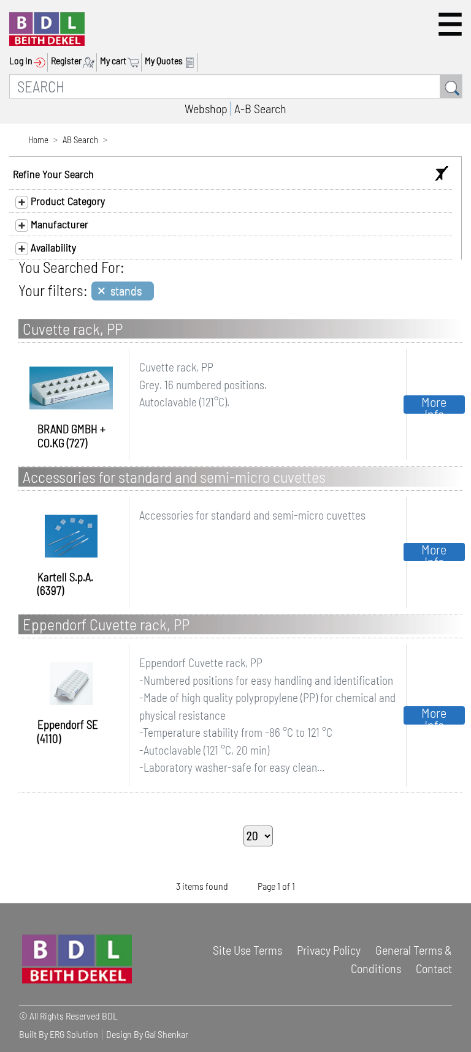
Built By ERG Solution (58, 1034)
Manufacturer (58, 224)
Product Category (66, 200)
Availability (52, 247)
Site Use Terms (247, 949)
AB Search (80, 139)
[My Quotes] (191, 61)
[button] (450, 24)
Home (38, 139)
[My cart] (134, 61)
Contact (434, 968)
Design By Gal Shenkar (147, 1034)
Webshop (206, 108)
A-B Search (260, 108)
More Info (433, 404)
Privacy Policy (329, 949)
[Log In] (41, 61)
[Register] (90, 61)
